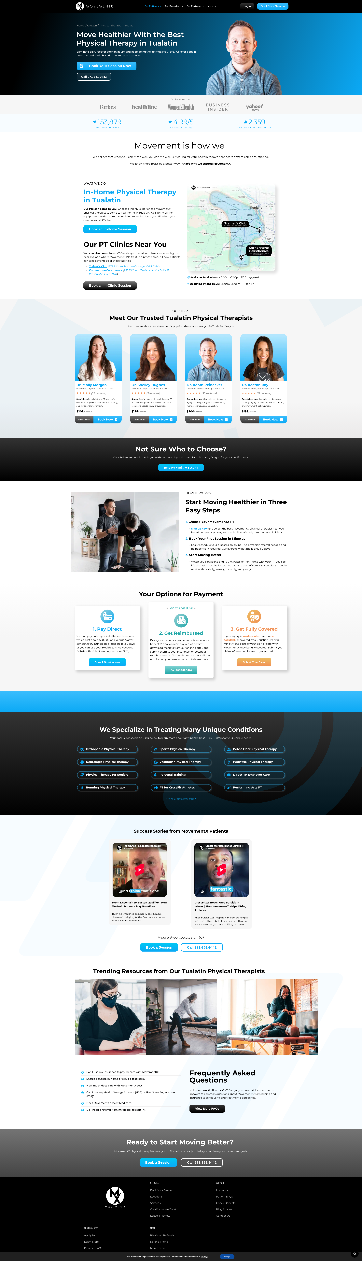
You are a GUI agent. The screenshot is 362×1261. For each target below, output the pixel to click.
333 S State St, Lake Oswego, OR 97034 (134, 266)
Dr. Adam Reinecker (204, 385)
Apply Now (91, 1235)
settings (204, 1256)
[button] (108, 749)
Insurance (222, 1190)
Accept (227, 1256)
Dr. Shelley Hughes (148, 385)
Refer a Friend (159, 1241)
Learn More (91, 1241)
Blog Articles (224, 1209)
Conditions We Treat (163, 1209)
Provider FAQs (93, 1248)
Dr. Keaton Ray (255, 385)
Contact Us (223, 1215)
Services (155, 1203)
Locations (156, 1196)
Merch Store (158, 1248)
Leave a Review (160, 1215)
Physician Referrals (162, 1235)
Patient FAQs (224, 1196)
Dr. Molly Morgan (91, 385)
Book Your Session (162, 1190)
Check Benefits (225, 1203)
